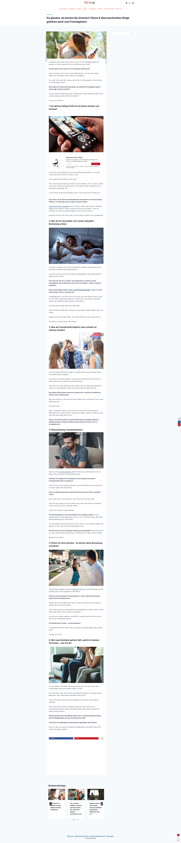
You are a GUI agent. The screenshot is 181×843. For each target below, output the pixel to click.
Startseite (63, 9)
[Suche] (132, 33)
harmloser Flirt (77, 589)
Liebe (79, 9)
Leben (85, 9)
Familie (100, 9)
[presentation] (56, 794)
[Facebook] (126, 3)
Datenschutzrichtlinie (82, 836)
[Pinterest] (133, 3)
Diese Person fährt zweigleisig (59, 206)
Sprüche (118, 9)
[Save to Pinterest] (179, 424)
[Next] (102, 803)
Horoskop (92, 9)
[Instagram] (129, 3)
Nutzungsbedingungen (97, 836)
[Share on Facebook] (179, 422)
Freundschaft (109, 9)
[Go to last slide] (50, 803)
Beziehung (72, 9)
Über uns (70, 836)
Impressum (110, 836)
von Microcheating (65, 472)
